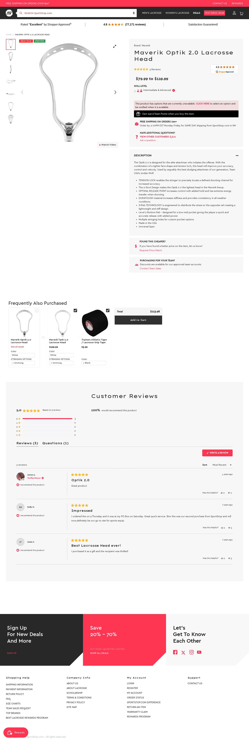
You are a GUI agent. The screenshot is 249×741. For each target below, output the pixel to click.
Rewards (237, 3)
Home (9, 34)
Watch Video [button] (108, 145)
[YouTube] (199, 652)
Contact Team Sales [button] (150, 268)
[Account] (234, 13)
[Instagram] (191, 652)
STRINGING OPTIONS (21, 359)
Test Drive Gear (214, 13)
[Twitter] (183, 652)
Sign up (11, 653)
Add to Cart (138, 320)
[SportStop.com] (10, 13)
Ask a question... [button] (149, 140)
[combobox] (80, 13)
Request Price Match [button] (151, 250)
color (13, 351)
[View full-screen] (115, 46)
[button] (134, 13)
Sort (205, 464)
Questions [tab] (55, 444)
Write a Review (221, 453)
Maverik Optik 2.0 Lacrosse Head (32, 34)
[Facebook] (175, 652)
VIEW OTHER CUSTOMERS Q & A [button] (158, 136)
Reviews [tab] (27, 444)
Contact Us (219, 3)
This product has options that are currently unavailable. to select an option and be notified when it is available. (185, 105)
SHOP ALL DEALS (99, 653)
